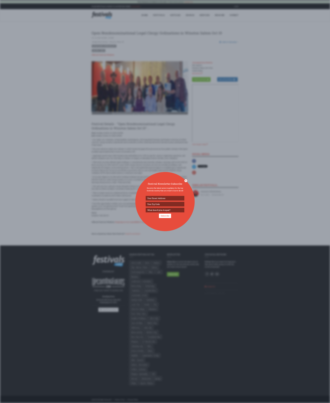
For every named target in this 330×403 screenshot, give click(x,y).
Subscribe (165, 216)
